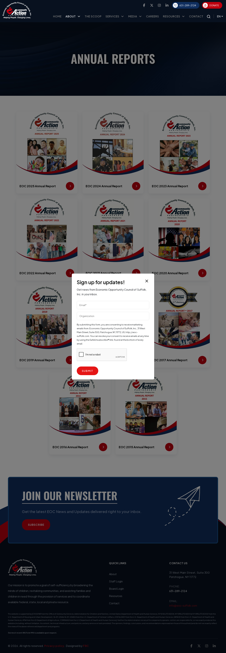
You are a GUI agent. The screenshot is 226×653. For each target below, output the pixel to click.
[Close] (147, 281)
